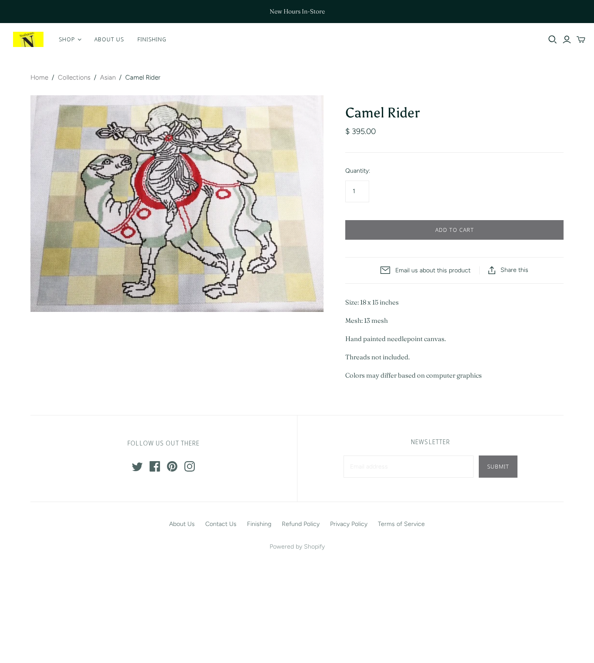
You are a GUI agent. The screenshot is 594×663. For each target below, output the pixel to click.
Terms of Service (401, 524)
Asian (108, 77)
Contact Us (221, 524)
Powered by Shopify (297, 546)
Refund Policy (301, 524)
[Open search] (552, 39)
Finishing (152, 39)
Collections (74, 77)
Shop (67, 39)
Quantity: (357, 170)
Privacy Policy (348, 524)
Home (39, 77)
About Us (109, 39)
